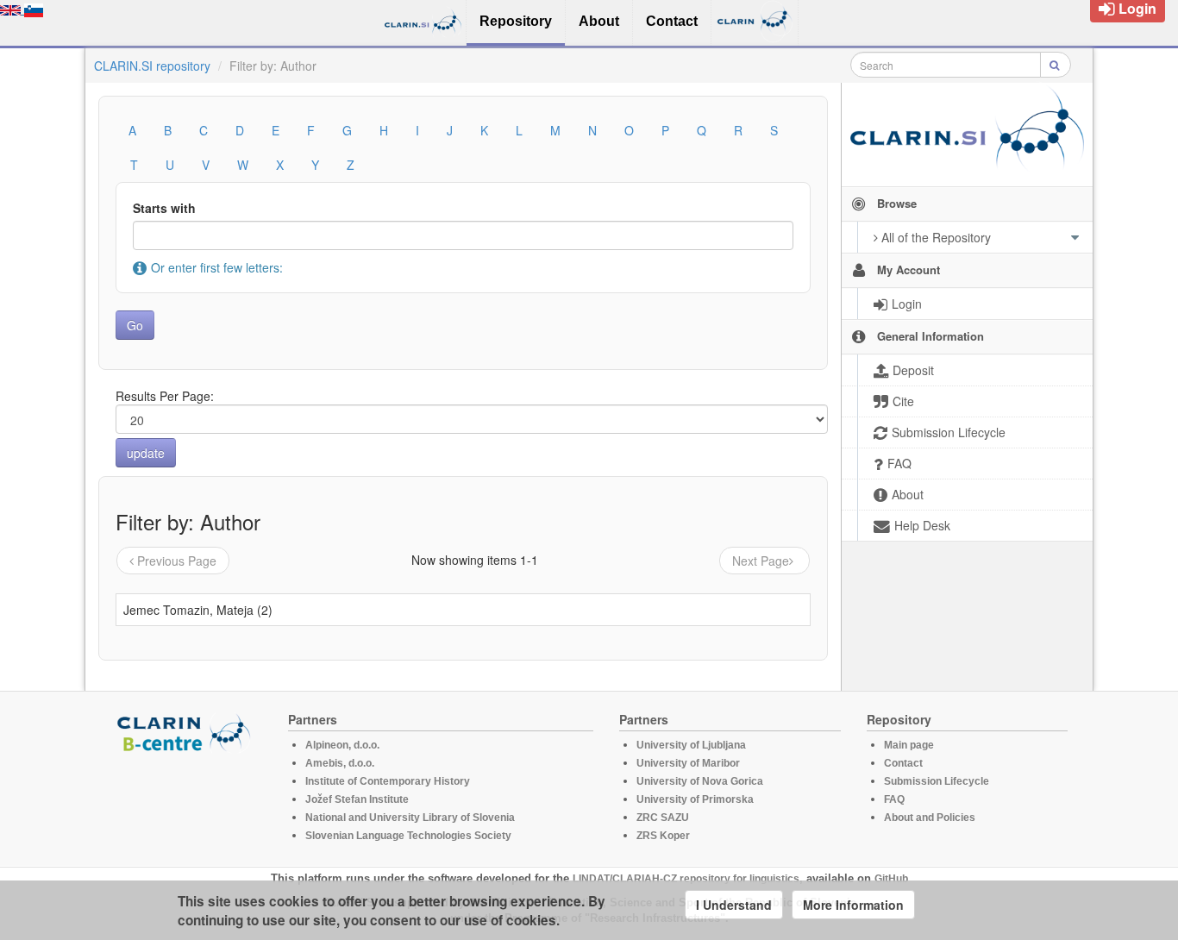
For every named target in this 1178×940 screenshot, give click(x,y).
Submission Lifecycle (936, 781)
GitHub (891, 879)
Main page (909, 745)
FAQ (894, 799)
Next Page (760, 560)
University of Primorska (695, 799)
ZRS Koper (663, 836)
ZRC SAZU (662, 818)
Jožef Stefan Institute (357, 799)
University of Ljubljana (691, 745)
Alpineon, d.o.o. (342, 745)
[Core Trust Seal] (186, 802)
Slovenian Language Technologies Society (408, 836)
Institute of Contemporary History (387, 781)
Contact (903, 763)
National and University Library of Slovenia (410, 818)
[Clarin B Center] (186, 732)
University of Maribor (688, 763)
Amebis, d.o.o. (339, 763)
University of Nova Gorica (699, 781)
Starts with (164, 207)
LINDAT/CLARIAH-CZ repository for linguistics (686, 879)
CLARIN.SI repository (152, 65)
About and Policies (929, 818)
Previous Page (176, 560)
